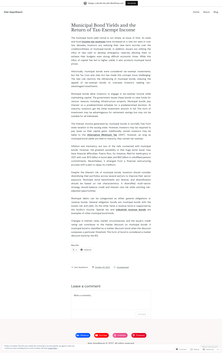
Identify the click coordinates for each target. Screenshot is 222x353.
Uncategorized (123, 267)
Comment (142, 314)
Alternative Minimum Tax (102, 134)
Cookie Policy (52, 348)
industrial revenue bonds (131, 209)
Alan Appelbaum (13, 12)
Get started (132, 3)
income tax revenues (93, 41)
